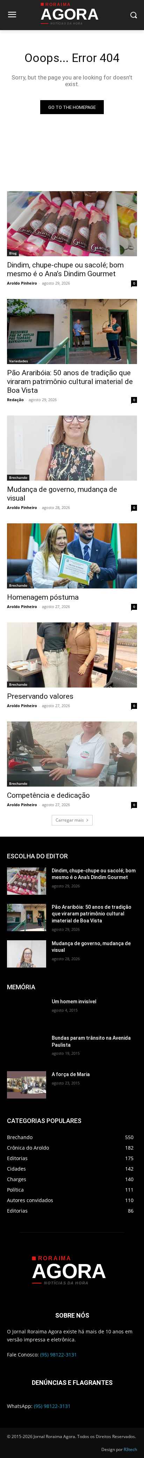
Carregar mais (70, 820)
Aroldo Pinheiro (22, 283)
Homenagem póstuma (43, 597)
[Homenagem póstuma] (72, 555)
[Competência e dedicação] (72, 754)
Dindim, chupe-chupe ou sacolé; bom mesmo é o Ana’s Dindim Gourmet (65, 269)
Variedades (18, 360)
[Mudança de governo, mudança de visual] (72, 448)
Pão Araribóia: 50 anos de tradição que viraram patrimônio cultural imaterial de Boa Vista (70, 382)
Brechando (18, 477)
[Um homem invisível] (26, 1012)
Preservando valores (40, 696)
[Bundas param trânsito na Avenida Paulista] (26, 1048)
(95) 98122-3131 (58, 1354)
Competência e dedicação (48, 795)
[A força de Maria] (26, 1084)
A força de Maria (71, 1074)
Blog (13, 253)
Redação (15, 399)
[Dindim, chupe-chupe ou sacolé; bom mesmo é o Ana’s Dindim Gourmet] (72, 223)
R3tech (130, 1449)
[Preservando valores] (72, 655)
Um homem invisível (74, 1001)
